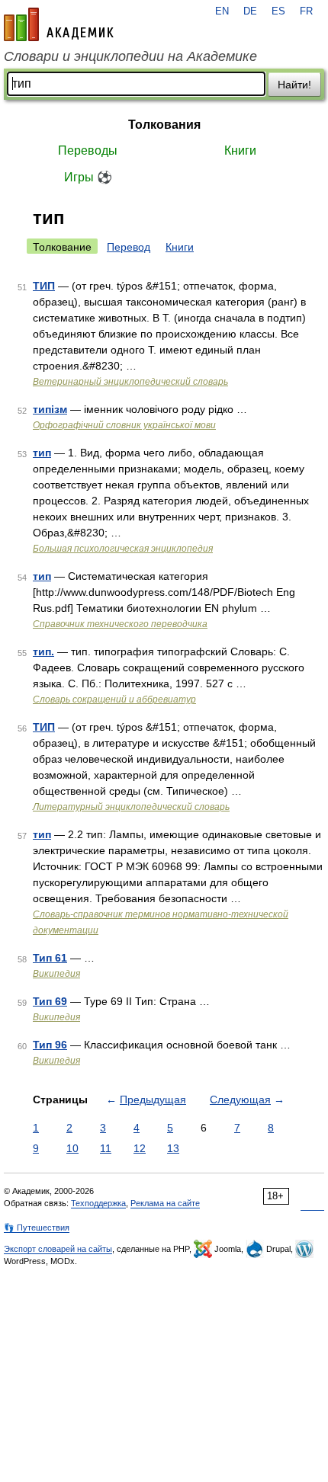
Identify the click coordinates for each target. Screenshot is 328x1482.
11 (105, 1148)
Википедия (56, 973)
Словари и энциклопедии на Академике (130, 56)
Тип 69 (50, 1001)
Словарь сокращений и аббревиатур (114, 699)
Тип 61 (50, 958)
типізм (50, 409)
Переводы (87, 150)
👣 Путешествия (36, 1227)
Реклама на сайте (165, 1203)
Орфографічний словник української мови (124, 425)
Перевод (128, 247)
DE (250, 11)
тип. (43, 651)
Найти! (294, 84)
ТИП (44, 286)
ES (278, 11)
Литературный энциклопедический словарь (131, 807)
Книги (240, 150)
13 (173, 1148)
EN (222, 11)
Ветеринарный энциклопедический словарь (130, 381)
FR (306, 11)
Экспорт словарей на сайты (58, 1248)
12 (139, 1148)
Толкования (164, 124)
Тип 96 (50, 1045)
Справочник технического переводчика (120, 624)
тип (42, 453)
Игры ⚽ (88, 177)
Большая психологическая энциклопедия (123, 548)
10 (72, 1148)
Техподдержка (98, 1203)
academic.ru (59, 24)
